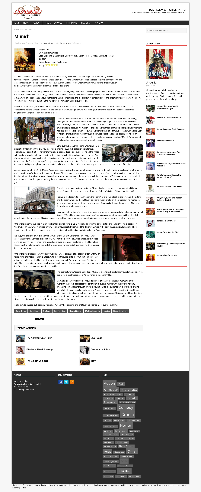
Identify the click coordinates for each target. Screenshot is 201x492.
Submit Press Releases (24, 387)
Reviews (37, 22)
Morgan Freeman (126, 446)
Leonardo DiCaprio (111, 435)
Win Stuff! (100, 22)
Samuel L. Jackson (110, 462)
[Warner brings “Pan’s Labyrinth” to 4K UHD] (150, 248)
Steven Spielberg (120, 311)
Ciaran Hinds (21, 311)
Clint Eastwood (109, 408)
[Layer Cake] (85, 340)
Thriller (124, 471)
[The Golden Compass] (20, 363)
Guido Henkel (48, 43)
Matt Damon (108, 438)
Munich (107, 311)
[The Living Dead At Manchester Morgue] (150, 111)
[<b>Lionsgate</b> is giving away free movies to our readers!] (150, 156)
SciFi (124, 461)
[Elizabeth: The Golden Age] (20, 352)
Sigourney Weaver (124, 466)
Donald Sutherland (111, 415)
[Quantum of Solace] (85, 352)
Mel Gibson (108, 442)
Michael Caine (122, 442)
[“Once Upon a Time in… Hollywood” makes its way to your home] (150, 214)
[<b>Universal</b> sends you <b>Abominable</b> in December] (150, 168)
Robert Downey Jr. (111, 456)
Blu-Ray (59, 43)
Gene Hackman (133, 420)
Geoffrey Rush (60, 311)
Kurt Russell (134, 431)
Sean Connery (109, 466)
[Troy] (85, 363)
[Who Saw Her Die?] (150, 237)
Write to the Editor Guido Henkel (27, 384)
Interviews (71, 22)
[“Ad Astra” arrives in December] (150, 191)
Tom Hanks (121, 476)
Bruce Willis (131, 398)
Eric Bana (46, 311)
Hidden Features (53, 22)
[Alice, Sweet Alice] (150, 260)
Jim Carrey (108, 431)
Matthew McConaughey (125, 438)
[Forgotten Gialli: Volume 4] (150, 133)
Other (132, 451)
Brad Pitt (119, 398)
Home (16, 22)
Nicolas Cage (119, 452)
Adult (121, 384)
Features (86, 22)
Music (107, 451)
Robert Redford (127, 456)
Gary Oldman (119, 420)
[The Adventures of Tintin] (20, 340)
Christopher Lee (110, 402)
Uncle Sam (152, 82)
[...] (182, 99)
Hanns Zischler (75, 311)
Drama (127, 414)
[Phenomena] (150, 145)
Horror (125, 425)
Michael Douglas (110, 446)
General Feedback (22, 381)
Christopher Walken (127, 402)
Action (109, 383)
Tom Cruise (108, 476)
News (26, 22)
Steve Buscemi (109, 472)
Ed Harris (107, 420)
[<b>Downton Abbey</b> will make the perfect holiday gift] (150, 179)
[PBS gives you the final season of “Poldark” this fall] (150, 202)
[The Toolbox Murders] (150, 122)
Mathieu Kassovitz (92, 311)
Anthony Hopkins (129, 390)
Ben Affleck (130, 394)
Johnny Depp (121, 431)
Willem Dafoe (134, 476)
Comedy (126, 407)
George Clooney (110, 426)
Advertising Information (24, 389)
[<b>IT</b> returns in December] (150, 225)
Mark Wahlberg (127, 435)
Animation (111, 390)
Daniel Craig (34, 311)
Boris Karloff (108, 398)
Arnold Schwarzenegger (113, 394)
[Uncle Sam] (159, 78)
